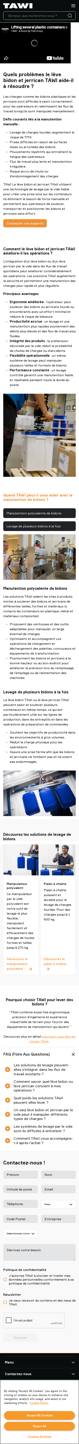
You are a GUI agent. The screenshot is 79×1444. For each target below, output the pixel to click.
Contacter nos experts (25, 223)
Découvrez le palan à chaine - (58, 963)
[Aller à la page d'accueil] (17, 5)
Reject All (39, 1426)
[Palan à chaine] (58, 859)
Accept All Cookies (39, 1415)
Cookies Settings (39, 1436)
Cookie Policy (39, 1403)
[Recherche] (71, 16)
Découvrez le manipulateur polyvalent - (21, 963)
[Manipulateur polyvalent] (20, 859)
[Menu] (73, 6)
